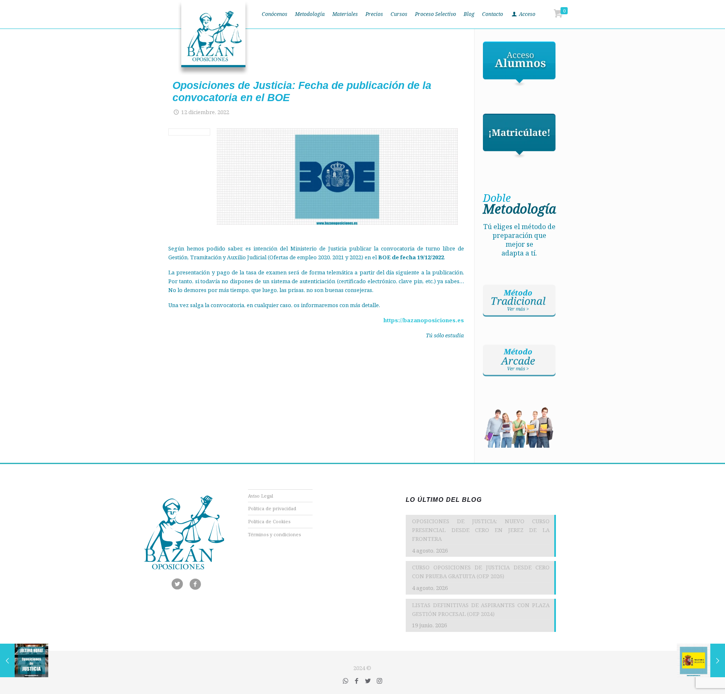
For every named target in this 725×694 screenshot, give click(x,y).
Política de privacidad (272, 508)
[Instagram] (379, 680)
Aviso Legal (260, 496)
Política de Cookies (269, 521)
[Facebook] (356, 680)
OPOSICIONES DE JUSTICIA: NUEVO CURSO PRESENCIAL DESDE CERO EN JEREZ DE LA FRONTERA (480, 530)
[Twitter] (368, 680)
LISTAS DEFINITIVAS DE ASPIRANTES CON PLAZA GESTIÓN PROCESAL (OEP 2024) (480, 609)
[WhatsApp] (345, 680)
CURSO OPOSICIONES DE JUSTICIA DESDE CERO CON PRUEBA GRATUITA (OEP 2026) (480, 572)
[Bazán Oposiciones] (213, 38)
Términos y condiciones (274, 534)
